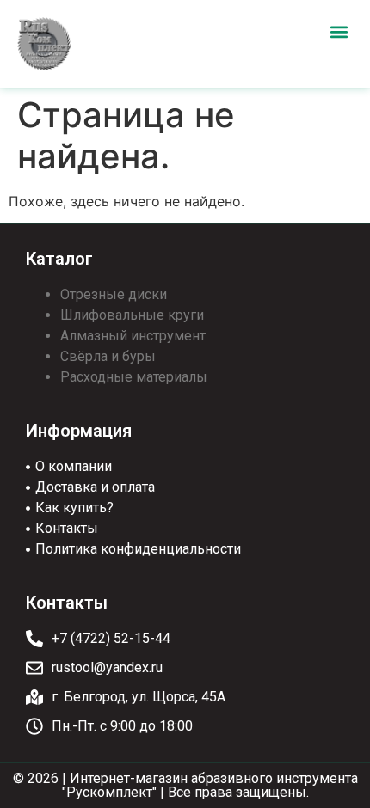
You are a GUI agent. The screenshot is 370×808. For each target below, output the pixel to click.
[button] (338, 31)
